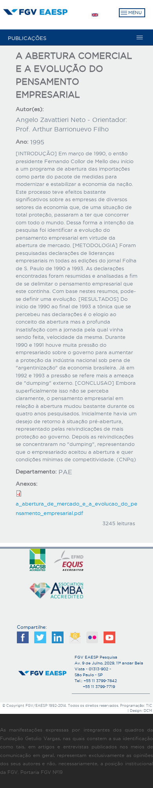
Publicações (27, 38)
